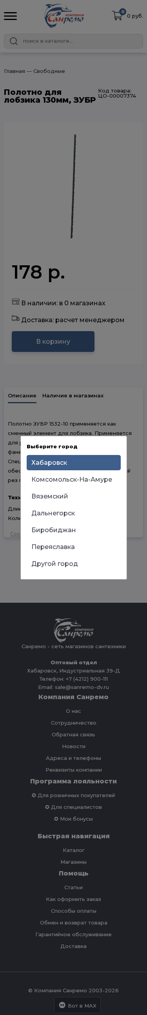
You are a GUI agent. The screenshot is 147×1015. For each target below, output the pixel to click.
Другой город (54, 563)
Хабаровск (49, 462)
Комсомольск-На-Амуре (71, 479)
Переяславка (53, 547)
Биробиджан (53, 530)
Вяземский (49, 496)
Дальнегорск (53, 513)
